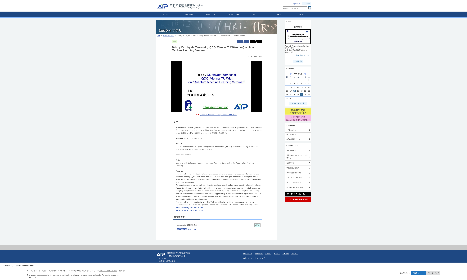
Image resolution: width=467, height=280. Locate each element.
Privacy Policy (32, 277)
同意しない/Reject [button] (433, 273)
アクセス (297, 4)
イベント (256, 14)
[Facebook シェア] (243, 41)
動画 (174, 41)
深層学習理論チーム (186, 229)
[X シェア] (256, 41)
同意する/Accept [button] (418, 273)
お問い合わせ (291, 130)
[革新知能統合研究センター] (191, 7)
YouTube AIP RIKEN (298, 199)
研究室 (257, 225)
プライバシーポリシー (107, 271)
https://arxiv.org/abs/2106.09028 (189, 210)
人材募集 (300, 14)
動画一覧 (299, 61)
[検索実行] (309, 8)
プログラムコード (233, 14)
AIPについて (167, 14)
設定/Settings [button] (405, 273)
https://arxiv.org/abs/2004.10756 (189, 208)
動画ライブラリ (211, 14)
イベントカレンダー (299, 103)
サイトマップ (291, 135)
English (307, 4)
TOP (158, 35)
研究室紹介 (189, 14)
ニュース (278, 14)
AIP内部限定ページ (293, 139)
